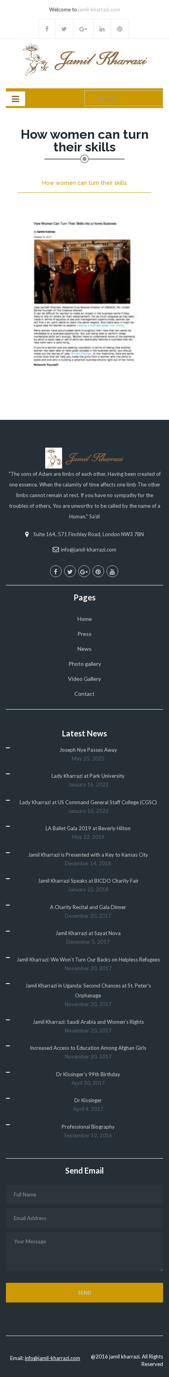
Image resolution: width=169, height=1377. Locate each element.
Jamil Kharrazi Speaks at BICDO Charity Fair (88, 881)
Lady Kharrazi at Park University (88, 776)
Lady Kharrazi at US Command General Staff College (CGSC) (88, 802)
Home (84, 618)
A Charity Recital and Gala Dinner (88, 907)
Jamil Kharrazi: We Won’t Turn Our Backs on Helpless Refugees (88, 959)
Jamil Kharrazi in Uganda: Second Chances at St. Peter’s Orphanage (88, 990)
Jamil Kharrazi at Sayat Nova (88, 933)
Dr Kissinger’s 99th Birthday (88, 1074)
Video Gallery (84, 678)
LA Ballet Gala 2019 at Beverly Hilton (88, 828)
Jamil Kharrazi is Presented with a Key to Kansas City (88, 855)
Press (84, 633)
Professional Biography (88, 1127)
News (84, 648)
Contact (84, 693)
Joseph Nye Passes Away (88, 750)
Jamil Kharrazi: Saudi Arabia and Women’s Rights (88, 1022)
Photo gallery (84, 663)
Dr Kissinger (88, 1100)
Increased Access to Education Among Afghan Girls (88, 1048)
